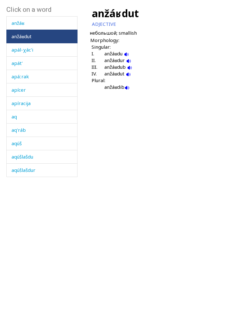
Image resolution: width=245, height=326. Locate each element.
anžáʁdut (21, 36)
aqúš (16, 143)
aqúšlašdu (22, 156)
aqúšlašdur (23, 170)
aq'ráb (18, 130)
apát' (17, 63)
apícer (18, 90)
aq (14, 116)
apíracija (21, 103)
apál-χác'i (22, 49)
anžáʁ (17, 23)
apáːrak (20, 76)
